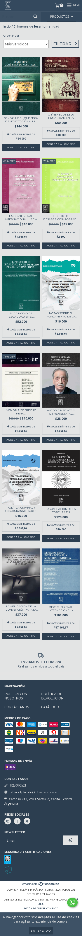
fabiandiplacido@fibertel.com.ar (34, 792)
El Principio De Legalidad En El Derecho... (21, 315)
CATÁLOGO (50, 707)
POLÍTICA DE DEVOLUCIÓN (52, 696)
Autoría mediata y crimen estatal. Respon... (61, 412)
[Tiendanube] (41, 885)
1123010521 (18, 785)
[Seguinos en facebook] (17, 821)
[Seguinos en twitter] (27, 821)
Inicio (7, 26)
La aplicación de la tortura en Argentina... (61, 510)
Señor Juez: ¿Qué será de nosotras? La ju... (21, 119)
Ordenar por (11, 35)
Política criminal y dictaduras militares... (21, 509)
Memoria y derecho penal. (21, 411)
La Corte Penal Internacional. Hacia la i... (21, 217)
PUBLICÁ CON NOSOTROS (15, 696)
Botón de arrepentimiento (41, 908)
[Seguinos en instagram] (7, 821)
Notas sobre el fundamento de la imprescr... (61, 314)
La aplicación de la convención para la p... (21, 608)
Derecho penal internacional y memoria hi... (61, 608)
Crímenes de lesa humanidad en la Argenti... (61, 116)
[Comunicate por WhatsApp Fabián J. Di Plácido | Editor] (72, 902)
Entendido (41, 930)
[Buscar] (35, 17)
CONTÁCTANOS (16, 707)
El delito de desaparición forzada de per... (61, 217)
